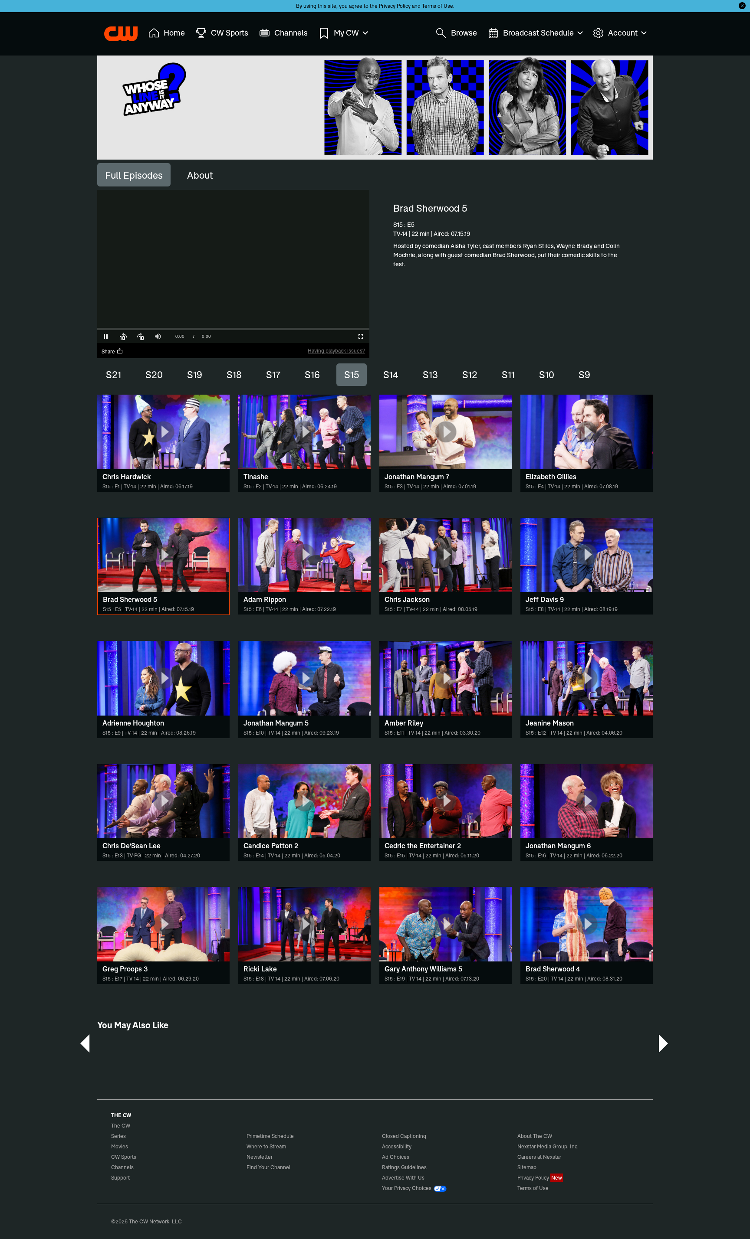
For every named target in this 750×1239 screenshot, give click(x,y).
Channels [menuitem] (291, 33)
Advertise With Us (403, 1177)
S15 (351, 375)
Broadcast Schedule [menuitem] (538, 33)
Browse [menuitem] (464, 33)
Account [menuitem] (623, 33)
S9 (584, 375)
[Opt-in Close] (742, 5)
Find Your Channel (268, 1167)
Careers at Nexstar (539, 1157)
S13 (430, 375)
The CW (115, 31)
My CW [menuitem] (346, 33)
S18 (234, 375)
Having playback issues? (336, 350)
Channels (122, 1167)
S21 (113, 375)
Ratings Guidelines (404, 1167)
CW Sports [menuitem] (229, 33)
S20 (154, 375)
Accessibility (396, 1146)
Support (120, 1177)
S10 (546, 375)
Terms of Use (437, 6)
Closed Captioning (404, 1136)
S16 (312, 375)
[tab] (134, 174)
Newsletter (260, 1157)
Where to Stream (266, 1146)
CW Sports (123, 1157)
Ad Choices (395, 1157)
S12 (469, 375)
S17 (273, 375)
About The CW (534, 1136)
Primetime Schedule (270, 1136)
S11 (508, 375)
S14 (390, 375)
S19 (194, 375)
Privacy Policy (395, 6)
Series (118, 1136)
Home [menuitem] (174, 33)
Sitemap (526, 1167)
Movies (119, 1146)
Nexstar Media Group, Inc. (548, 1146)
